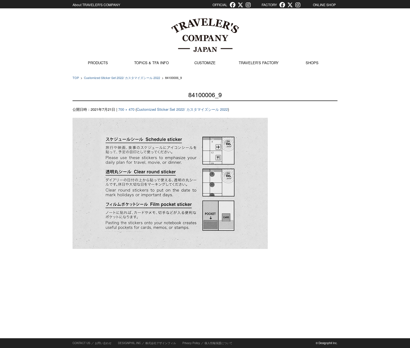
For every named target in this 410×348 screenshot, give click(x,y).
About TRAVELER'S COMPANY (96, 4)
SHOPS (312, 62)
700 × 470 (126, 109)
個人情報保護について (218, 343)
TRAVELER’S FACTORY (259, 62)
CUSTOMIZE (205, 62)
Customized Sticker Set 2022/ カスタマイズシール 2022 (122, 77)
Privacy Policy (191, 343)
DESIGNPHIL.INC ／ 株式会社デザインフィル (147, 343)
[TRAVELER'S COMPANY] (205, 35)
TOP (76, 77)
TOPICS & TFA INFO (151, 62)
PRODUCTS (98, 62)
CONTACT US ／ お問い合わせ (92, 343)
